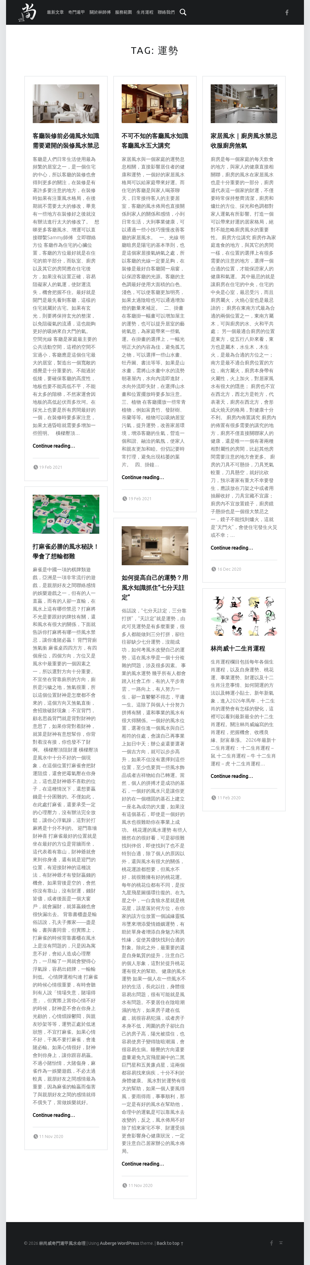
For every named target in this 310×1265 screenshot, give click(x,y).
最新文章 (55, 12)
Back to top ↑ (170, 1243)
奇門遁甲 (76, 12)
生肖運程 (145, 12)
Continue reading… (54, 445)
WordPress (128, 1243)
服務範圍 (123, 12)
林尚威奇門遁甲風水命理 (62, 1243)
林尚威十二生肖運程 (238, 648)
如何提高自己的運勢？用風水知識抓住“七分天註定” (155, 587)
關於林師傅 (100, 12)
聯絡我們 (166, 12)
